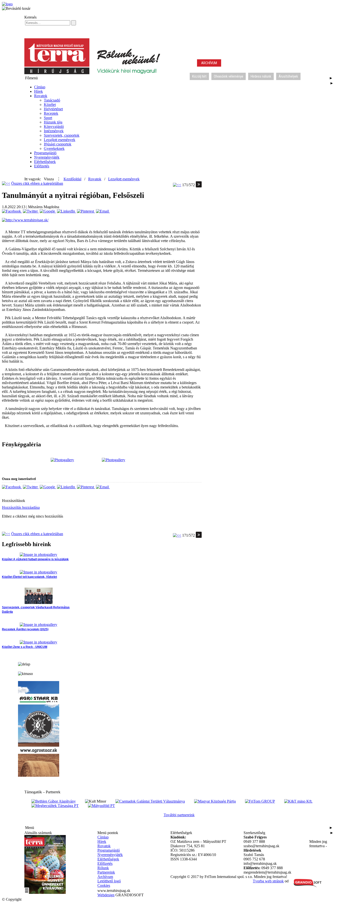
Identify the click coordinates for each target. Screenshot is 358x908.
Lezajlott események (59, 140)
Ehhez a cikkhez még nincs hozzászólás (32, 516)
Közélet (50, 104)
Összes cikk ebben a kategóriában (37, 183)
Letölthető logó (109, 881)
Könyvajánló (54, 126)
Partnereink (106, 872)
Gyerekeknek (54, 148)
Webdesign (105, 895)
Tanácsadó (52, 100)
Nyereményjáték (46, 157)
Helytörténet (53, 109)
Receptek (51, 113)
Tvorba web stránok (268, 881)
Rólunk (103, 868)
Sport (48, 118)
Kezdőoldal (72, 179)
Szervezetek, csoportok (61, 135)
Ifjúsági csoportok (57, 144)
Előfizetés (41, 166)
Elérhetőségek (45, 162)
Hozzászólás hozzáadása (21, 507)
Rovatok (40, 96)
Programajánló (45, 153)
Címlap (39, 87)
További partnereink (179, 815)
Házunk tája (53, 122)
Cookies (103, 885)
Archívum (105, 877)
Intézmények (54, 131)
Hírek (38, 91)
